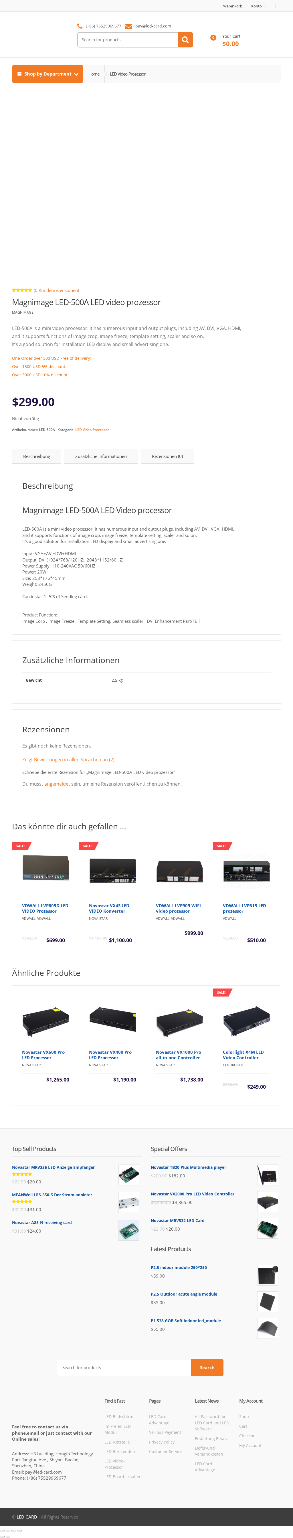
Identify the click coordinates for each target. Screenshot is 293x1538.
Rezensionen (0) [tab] (167, 456)
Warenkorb (232, 6)
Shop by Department (48, 74)
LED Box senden (119, 1451)
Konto (256, 6)
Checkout (248, 1435)
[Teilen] (13, 1530)
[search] (185, 39)
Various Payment (165, 1432)
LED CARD (27, 1517)
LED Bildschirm (118, 1416)
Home (93, 74)
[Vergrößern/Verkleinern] (2, 1530)
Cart (243, 1426)
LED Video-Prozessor (92, 429)
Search (207, 1367)
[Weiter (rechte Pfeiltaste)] (8, 1536)
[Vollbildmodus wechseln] (8, 1530)
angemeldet (57, 784)
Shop (244, 1416)
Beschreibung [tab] (36, 456)
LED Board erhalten (123, 1476)
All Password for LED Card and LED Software (212, 1423)
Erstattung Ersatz (211, 1438)
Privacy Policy (162, 1442)
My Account (250, 1445)
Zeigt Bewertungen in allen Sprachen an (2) (68, 759)
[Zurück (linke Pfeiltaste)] (2, 1536)
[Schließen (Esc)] (19, 1530)
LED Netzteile (117, 1442)
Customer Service (166, 1451)
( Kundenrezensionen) (56, 290)
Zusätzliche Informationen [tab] (101, 456)
